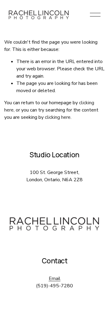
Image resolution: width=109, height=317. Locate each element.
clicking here (58, 117)
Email (55, 278)
